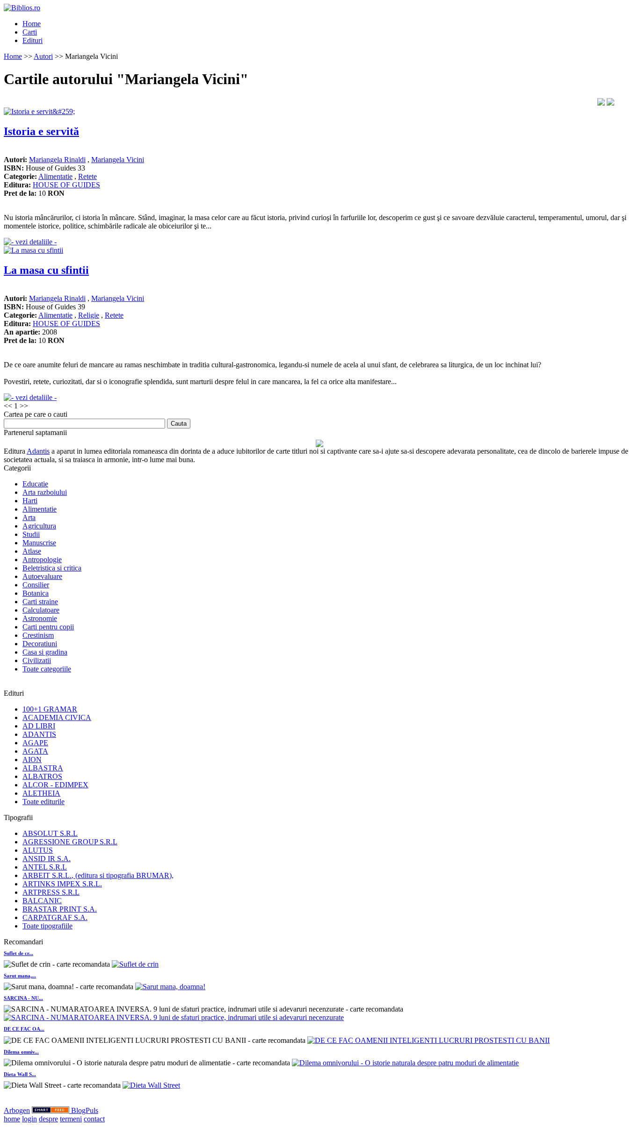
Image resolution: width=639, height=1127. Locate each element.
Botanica (35, 593)
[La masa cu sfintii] (33, 250)
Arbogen (17, 1110)
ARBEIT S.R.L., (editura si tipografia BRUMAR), (98, 875)
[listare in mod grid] (610, 103)
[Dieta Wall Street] (151, 1085)
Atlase (31, 551)
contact (94, 1119)
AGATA (35, 751)
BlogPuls (84, 1110)
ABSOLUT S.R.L (50, 833)
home (12, 1119)
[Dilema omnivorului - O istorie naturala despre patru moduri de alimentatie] (405, 1063)
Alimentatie (55, 176)
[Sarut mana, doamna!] (170, 987)
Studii (31, 534)
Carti (29, 32)
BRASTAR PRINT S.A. (59, 909)
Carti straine (40, 602)
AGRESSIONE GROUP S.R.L (69, 842)
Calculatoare (40, 610)
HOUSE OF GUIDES (66, 185)
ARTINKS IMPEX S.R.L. (62, 884)
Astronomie (39, 618)
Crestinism (38, 635)
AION (32, 759)
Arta (29, 517)
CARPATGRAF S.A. (54, 917)
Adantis (38, 451)
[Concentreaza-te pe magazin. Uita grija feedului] (51, 1110)
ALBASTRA (42, 768)
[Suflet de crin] (135, 964)
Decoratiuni (39, 644)
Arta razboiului (44, 492)
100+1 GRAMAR (49, 709)
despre (48, 1119)
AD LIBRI (38, 726)
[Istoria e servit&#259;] (39, 111)
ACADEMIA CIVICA (56, 717)
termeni (71, 1119)
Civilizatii (36, 660)
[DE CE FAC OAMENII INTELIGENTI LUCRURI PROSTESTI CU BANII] (428, 1040)
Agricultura (39, 526)
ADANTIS (39, 734)
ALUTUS (37, 850)
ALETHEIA (41, 793)
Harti (29, 501)
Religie (88, 315)
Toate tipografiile (47, 926)
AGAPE (35, 743)
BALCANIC (42, 901)
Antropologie (42, 560)
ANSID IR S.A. (46, 859)
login (29, 1119)
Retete (87, 176)
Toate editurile (43, 802)
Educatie (35, 484)
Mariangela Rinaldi (57, 160)
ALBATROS (42, 776)
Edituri (32, 40)
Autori (43, 56)
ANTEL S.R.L (44, 867)
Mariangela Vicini (117, 160)
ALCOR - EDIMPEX (55, 785)
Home (31, 24)
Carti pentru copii (48, 627)
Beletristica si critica (51, 568)
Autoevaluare (42, 576)
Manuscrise (39, 543)
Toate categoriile (46, 669)
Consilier (35, 585)
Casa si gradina (44, 652)
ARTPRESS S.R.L (51, 892)
